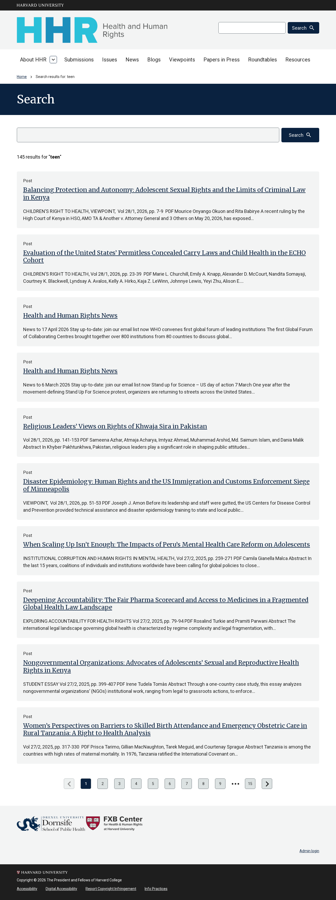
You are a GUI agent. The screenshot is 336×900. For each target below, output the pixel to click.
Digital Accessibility (61, 889)
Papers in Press (221, 59)
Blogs (154, 59)
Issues (109, 59)
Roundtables (262, 59)
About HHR (33, 59)
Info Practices (156, 889)
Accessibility (27, 889)
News (132, 59)
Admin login (309, 851)
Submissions (79, 59)
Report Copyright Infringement (111, 889)
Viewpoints (182, 59)
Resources (297, 59)
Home (22, 77)
